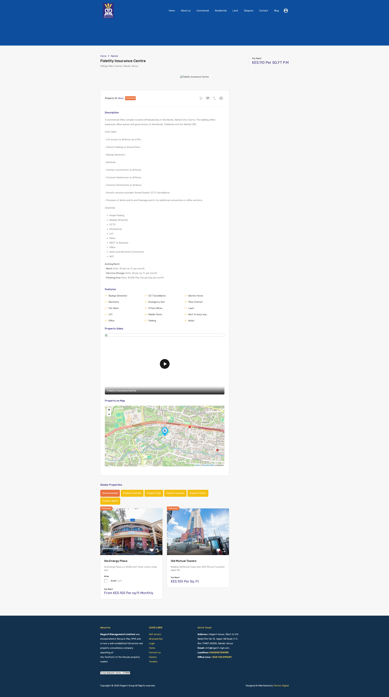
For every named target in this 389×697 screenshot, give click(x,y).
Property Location (175, 493)
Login (152, 643)
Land (235, 10)
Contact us (155, 652)
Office (111, 320)
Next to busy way (197, 314)
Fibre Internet (195, 302)
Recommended (110, 493)
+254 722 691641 (221, 657)
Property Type (154, 493)
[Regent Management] (108, 16)
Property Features (132, 493)
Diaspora (248, 10)
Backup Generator (117, 295)
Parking (152, 320)
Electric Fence (195, 295)
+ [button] (109, 410)
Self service (155, 634)
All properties (156, 638)
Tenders (153, 661)
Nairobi (114, 56)
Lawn (191, 308)
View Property (131, 545)
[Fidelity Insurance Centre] (165, 431)
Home (172, 10)
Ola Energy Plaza (115, 561)
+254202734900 (218, 652)
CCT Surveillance (157, 295)
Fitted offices (155, 308)
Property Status (198, 493)
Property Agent (110, 501)
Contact (263, 10)
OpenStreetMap (208, 465)
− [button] (109, 414)
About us (186, 10)
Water (191, 320)
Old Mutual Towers (183, 561)
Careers (153, 657)
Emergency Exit (156, 302)
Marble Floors (155, 314)
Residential (220, 10)
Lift (110, 314)
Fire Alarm (113, 308)
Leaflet (197, 465)
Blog (276, 10)
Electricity (113, 302)
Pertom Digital (281, 685)
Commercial (203, 10)
